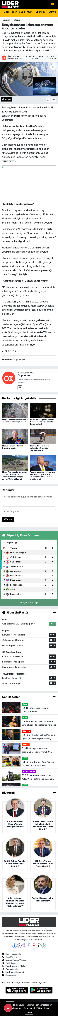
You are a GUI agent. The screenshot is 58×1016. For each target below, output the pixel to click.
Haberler (6, 20)
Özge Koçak (24, 376)
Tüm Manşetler (12, 969)
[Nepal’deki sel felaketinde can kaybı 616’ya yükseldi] (15, 410)
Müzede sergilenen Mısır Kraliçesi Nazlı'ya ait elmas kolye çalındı (43, 422)
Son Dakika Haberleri (15, 972)
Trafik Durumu (12, 963)
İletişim (7, 983)
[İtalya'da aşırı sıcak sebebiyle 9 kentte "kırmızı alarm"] (43, 436)
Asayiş (25, 744)
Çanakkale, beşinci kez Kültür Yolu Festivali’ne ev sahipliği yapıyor (39, 777)
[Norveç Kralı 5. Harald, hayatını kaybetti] (15, 436)
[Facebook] (14, 945)
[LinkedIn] (29, 945)
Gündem (26, 731)
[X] (19, 945)
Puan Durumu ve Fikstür (16, 966)
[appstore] (17, 990)
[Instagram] (24, 945)
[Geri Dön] (8, 1008)
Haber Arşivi (11, 975)
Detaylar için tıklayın (29, 602)
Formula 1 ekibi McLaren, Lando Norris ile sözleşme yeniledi (39, 723)
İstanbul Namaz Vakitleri (16, 960)
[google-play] (41, 990)
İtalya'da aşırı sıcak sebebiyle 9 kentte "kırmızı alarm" (39, 448)
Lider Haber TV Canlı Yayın (18, 12)
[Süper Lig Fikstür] (54, 612)
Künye (17, 983)
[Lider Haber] (10, 4)
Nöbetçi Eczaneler (14, 954)
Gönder (8, 519)
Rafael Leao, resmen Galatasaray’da (35, 710)
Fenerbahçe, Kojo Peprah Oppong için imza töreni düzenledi (38, 764)
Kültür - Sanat (29, 771)
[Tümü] (54, 697)
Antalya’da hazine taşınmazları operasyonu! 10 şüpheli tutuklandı (36, 750)
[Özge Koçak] (8, 378)
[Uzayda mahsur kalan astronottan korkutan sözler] (29, 79)
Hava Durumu (11, 957)
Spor (25, 704)
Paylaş (8, 99)
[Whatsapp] (43, 945)
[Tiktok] (39, 945)
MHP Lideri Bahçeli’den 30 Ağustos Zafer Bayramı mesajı (38, 737)
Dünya (52, 12)
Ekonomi (40, 12)
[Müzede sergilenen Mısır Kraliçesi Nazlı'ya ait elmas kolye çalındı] (43, 410)
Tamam (29, 1012)
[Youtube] (34, 945)
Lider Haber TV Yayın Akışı (35, 983)
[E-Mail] (20, 387)
